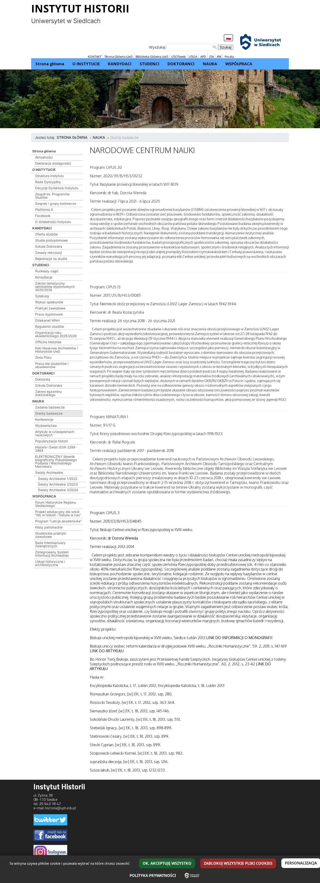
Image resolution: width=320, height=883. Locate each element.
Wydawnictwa (46, 426)
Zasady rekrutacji (48, 252)
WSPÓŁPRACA (44, 496)
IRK (219, 56)
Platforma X (44, 210)
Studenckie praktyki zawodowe (50, 535)
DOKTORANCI (43, 373)
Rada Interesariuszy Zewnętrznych (50, 544)
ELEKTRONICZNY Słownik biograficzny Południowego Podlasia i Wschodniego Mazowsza (56, 461)
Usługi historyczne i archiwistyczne (50, 563)
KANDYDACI (42, 228)
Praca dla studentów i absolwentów (51, 365)
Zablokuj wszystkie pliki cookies (238, 863)
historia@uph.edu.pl (60, 808)
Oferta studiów (46, 234)
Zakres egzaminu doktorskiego (48, 393)
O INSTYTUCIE (44, 170)
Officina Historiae (48, 342)
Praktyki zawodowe (50, 308)
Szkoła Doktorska (48, 246)
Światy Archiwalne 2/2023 (58, 484)
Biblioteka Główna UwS (152, 56)
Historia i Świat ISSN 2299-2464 (56, 448)
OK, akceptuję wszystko (167, 863)
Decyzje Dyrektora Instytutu (56, 188)
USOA (193, 56)
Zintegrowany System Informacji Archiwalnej (52, 553)
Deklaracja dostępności (53, 163)
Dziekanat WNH (47, 320)
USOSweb (178, 56)
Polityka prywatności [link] (153, 875)
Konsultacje (43, 277)
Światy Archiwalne (49, 472)
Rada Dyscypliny (48, 182)
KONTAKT (94, 56)
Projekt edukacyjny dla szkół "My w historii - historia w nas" (58, 513)
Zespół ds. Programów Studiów (52, 195)
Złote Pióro (43, 357)
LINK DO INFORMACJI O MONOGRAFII (239, 637)
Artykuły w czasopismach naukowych (54, 433)
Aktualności (44, 157)
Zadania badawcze (50, 407)
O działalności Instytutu (53, 222)
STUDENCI (40, 265)
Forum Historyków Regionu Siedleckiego (55, 504)
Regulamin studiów (49, 326)
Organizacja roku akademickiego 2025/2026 (56, 334)
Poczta (229, 56)
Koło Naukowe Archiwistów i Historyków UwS (56, 349)
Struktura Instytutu (49, 176)
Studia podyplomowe (51, 240)
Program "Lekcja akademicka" (58, 521)
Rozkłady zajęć (47, 271)
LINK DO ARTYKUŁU (107, 650)
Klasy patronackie (49, 527)
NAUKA (38, 401)
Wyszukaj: (157, 47)
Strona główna (44, 151)
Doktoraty (42, 379)
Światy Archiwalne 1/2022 (57, 479)
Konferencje (44, 419)
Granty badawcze (49, 413)
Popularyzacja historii (51, 441)
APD (203, 56)
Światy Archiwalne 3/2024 (58, 490)
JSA (211, 56)
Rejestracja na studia (51, 259)
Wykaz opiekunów (49, 302)
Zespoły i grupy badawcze (55, 203)
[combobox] (192, 47)
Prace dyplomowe (49, 314)
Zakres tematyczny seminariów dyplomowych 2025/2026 (55, 286)
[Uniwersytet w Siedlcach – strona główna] (192, 875)
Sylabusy (42, 296)
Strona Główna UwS (118, 56)
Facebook (42, 216)
